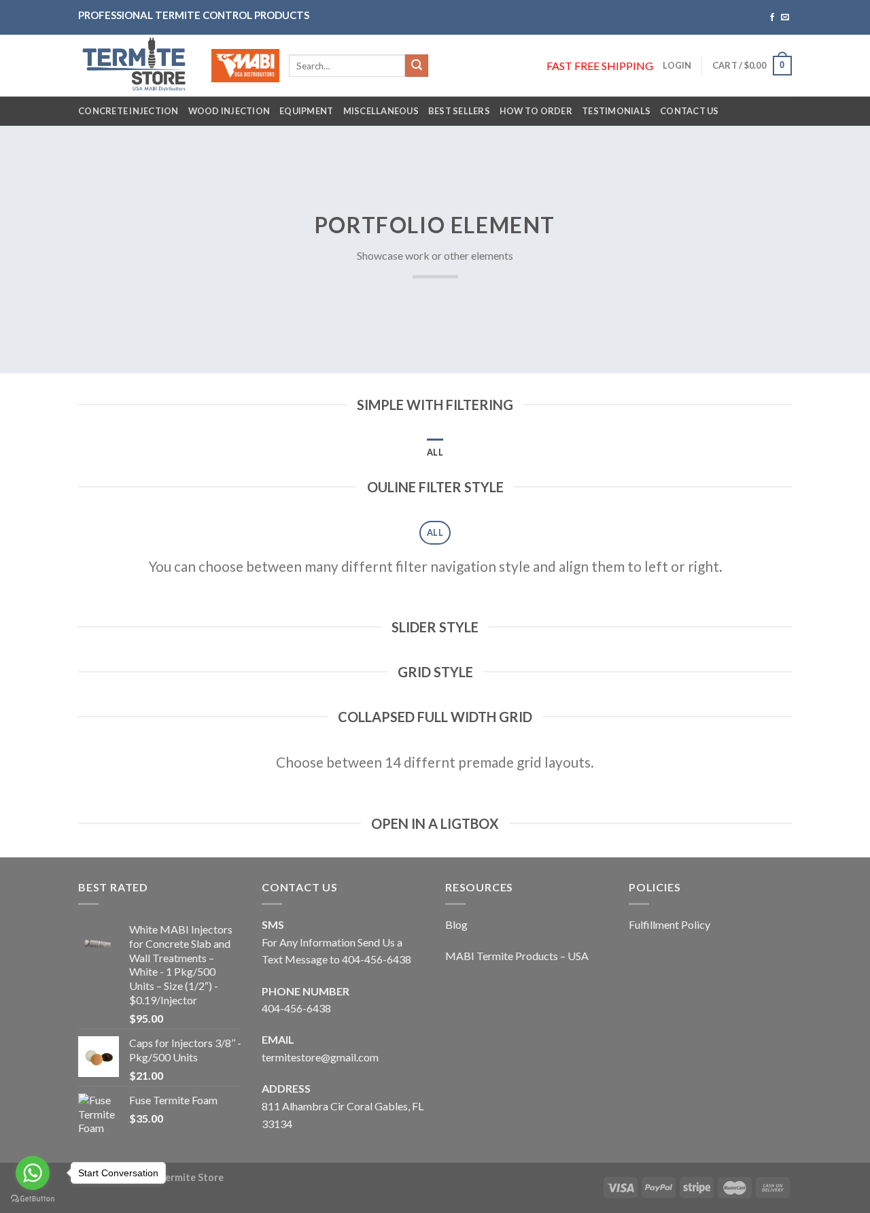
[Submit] (416, 66)
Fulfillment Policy (669, 924)
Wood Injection (229, 110)
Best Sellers (459, 110)
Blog (456, 924)
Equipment (306, 110)
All (435, 452)
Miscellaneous (381, 110)
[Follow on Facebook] (772, 17)
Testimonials (616, 110)
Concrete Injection (128, 110)
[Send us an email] (785, 17)
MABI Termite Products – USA (517, 955)
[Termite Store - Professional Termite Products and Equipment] (134, 65)
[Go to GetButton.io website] (32, 1199)
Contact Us (689, 110)
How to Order (536, 110)
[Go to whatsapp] (33, 1173)
